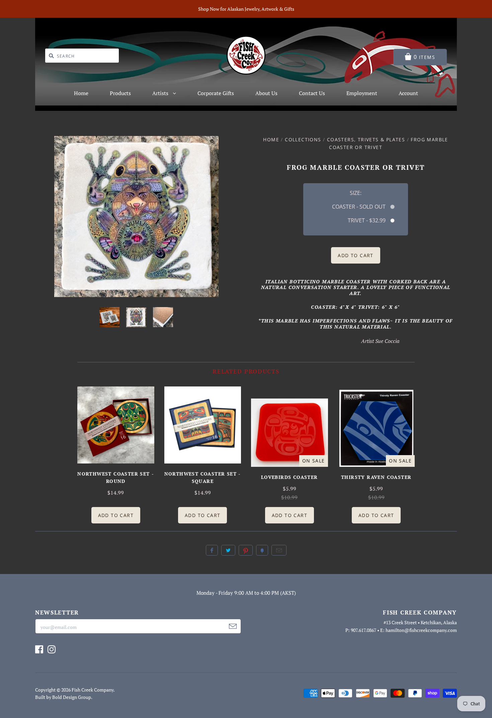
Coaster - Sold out (358, 206)
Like (212, 550)
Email (278, 550)
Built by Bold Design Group (63, 697)
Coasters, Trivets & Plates (366, 139)
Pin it (246, 550)
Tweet (228, 550)
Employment (361, 93)
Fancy (262, 550)
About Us (266, 93)
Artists (161, 93)
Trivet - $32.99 (366, 220)
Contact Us (312, 93)
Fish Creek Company (92, 690)
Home (81, 93)
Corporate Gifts (215, 93)
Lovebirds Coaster (289, 477)
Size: (355, 193)
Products (120, 93)
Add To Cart (116, 515)
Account (408, 93)
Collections (303, 139)
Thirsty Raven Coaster (376, 477)
